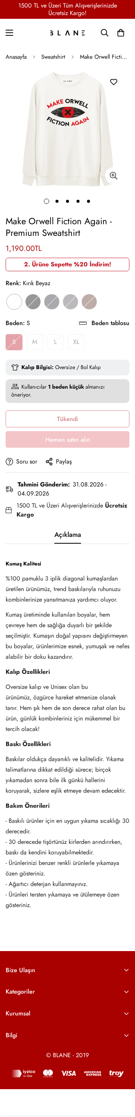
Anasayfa (16, 57)
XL (76, 341)
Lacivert (51, 301)
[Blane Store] (67, 33)
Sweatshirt (53, 57)
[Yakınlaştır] (113, 175)
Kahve (89, 301)
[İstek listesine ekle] (113, 82)
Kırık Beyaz (14, 301)
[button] (120, 32)
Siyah (33, 301)
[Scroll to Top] (121, 1077)
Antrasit (70, 301)
